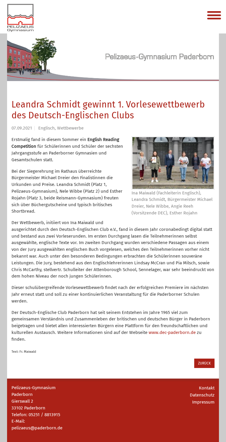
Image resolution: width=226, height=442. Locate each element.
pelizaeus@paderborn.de (36, 428)
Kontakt (207, 388)
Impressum (203, 402)
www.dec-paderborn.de (172, 332)
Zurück (204, 363)
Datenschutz (202, 395)
